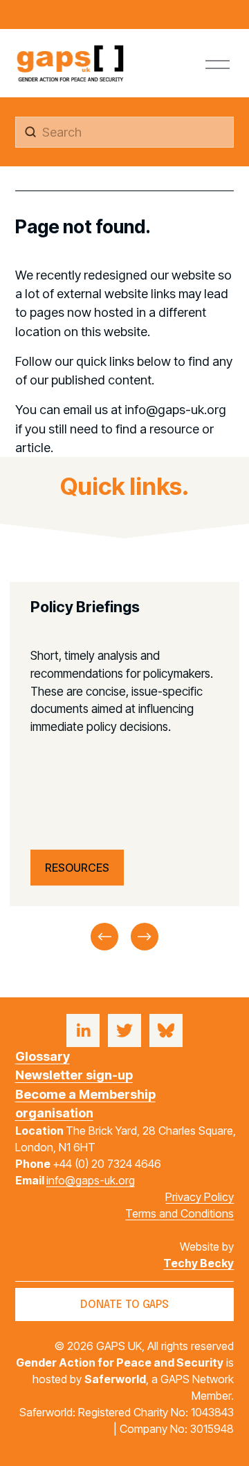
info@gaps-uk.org (90, 1180)
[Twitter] (124, 1030)
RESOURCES (77, 867)
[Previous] (104, 936)
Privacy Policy (199, 1197)
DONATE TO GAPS (124, 1305)
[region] (124, 767)
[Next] (144, 936)
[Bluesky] (166, 1030)
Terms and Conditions (179, 1213)
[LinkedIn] (83, 1030)
